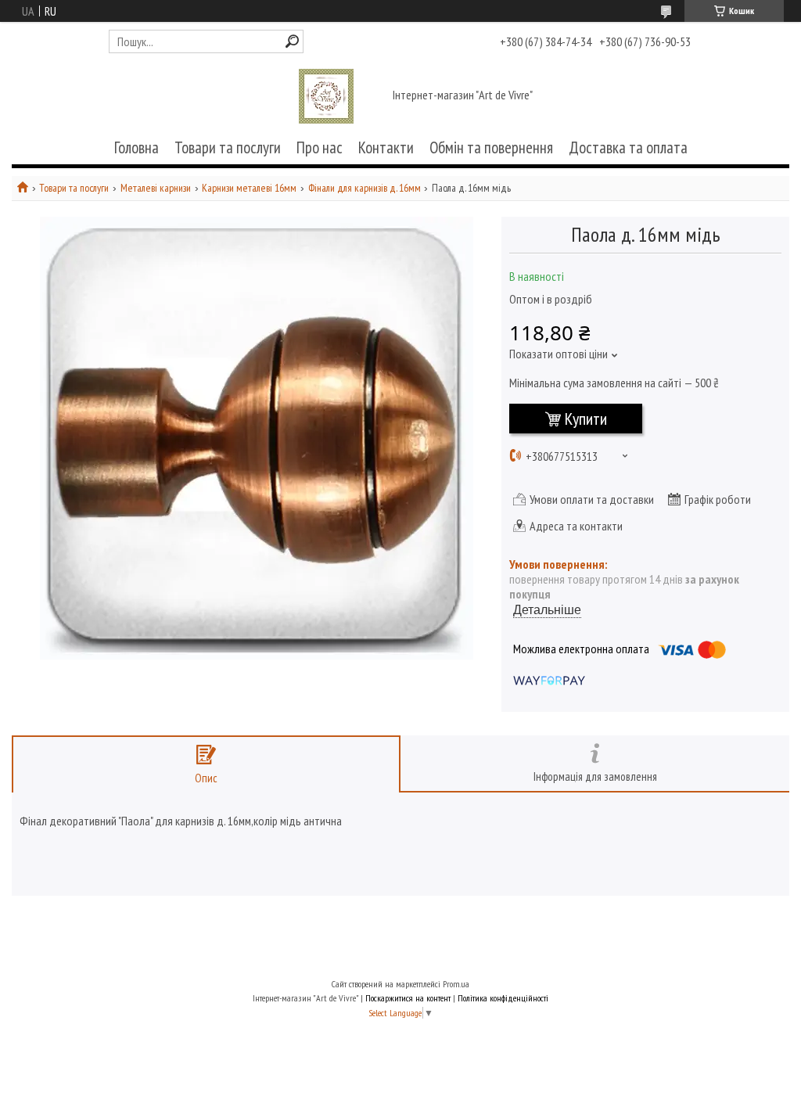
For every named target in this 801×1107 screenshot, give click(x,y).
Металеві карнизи (155, 188)
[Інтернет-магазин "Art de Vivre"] (326, 96)
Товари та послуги (227, 147)
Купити (586, 419)
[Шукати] (292, 41)
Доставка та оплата (628, 147)
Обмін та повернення (491, 147)
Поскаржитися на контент (408, 998)
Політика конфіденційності (503, 998)
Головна (136, 147)
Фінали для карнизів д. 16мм (364, 188)
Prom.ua (456, 984)
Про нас (319, 147)
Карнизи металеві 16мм (249, 188)
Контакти (386, 147)
